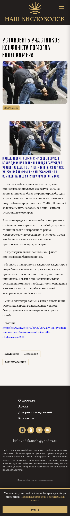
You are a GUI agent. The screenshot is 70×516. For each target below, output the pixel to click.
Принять (35, 509)
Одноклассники (15, 362)
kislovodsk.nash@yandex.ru (35, 441)
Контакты (26, 418)
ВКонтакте (31, 353)
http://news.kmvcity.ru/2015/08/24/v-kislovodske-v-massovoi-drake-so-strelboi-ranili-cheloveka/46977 (35, 332)
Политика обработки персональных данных (35, 480)
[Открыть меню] (61, 8)
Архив (23, 406)
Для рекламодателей (35, 412)
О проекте (26, 400)
